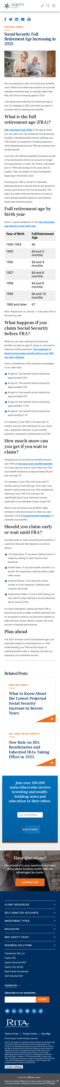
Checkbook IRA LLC (15, 953)
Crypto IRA (10, 958)
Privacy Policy (30, 1033)
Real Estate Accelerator (17, 971)
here (48, 1081)
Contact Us (30, 882)
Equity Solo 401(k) (14, 967)
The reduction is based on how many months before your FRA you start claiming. (29, 353)
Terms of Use (11, 1033)
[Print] (29, 19)
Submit (42, 999)
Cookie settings (14, 1067)
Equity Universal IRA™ (16, 962)
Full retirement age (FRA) (18, 130)
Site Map (45, 1033)
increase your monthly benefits (35, 463)
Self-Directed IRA (14, 976)
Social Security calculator (37, 515)
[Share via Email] (22, 19)
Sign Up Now (30, 829)
